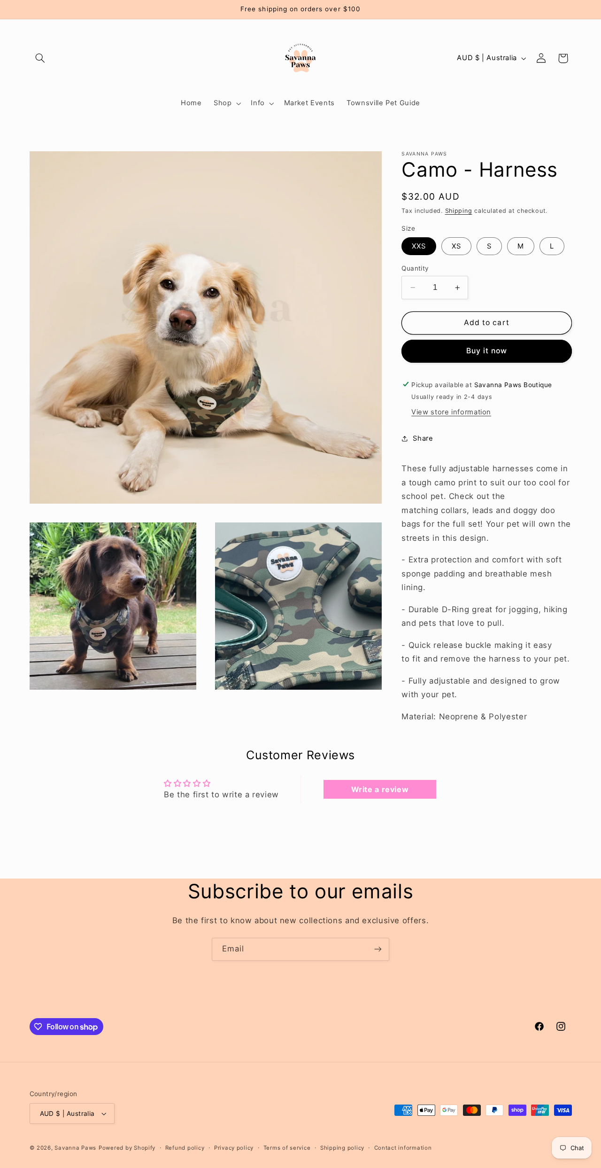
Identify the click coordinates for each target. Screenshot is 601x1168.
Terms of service (287, 1148)
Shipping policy (342, 1148)
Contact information (403, 1148)
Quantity (415, 268)
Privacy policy (234, 1148)
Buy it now (487, 350)
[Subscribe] (378, 949)
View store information (451, 412)
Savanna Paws (75, 1148)
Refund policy (185, 1148)
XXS (419, 246)
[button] (40, 58)
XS (456, 246)
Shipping (458, 210)
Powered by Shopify (127, 1148)
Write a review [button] (380, 789)
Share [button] (423, 438)
